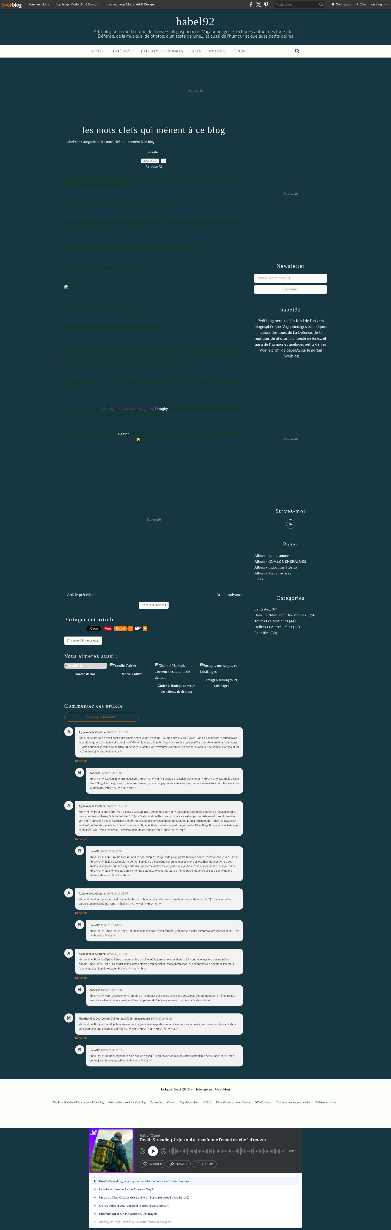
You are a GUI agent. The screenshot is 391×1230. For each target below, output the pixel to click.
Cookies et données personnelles (293, 1102)
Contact (240, 51)
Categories (89, 142)
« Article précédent (79, 595)
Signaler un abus (189, 1102)
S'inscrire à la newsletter (83, 640)
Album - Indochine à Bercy (276, 567)
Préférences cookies (326, 1102)
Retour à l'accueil (154, 605)
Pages (196, 51)
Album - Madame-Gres (272, 573)
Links (258, 579)
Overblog (222, 1089)
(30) (265, 633)
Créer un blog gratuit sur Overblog (126, 1102)
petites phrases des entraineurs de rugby (135, 409)
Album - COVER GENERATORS (280, 561)
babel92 (195, 21)
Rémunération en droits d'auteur (233, 1102)
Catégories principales (162, 51)
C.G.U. (207, 1102)
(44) (275, 621)
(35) (277, 627)
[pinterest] (266, 4)
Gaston (123, 434)
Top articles (156, 1102)
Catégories (123, 51)
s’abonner (155, 1164)
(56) (285, 615)
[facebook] (251, 4)
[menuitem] (98, 51)
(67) (266, 609)
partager (182, 1164)
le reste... (154, 152)
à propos (207, 1164)
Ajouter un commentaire (101, 717)
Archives (217, 51)
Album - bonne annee (271, 555)
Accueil (98, 51)
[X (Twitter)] (258, 4)
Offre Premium (263, 1102)
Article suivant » (229, 595)
